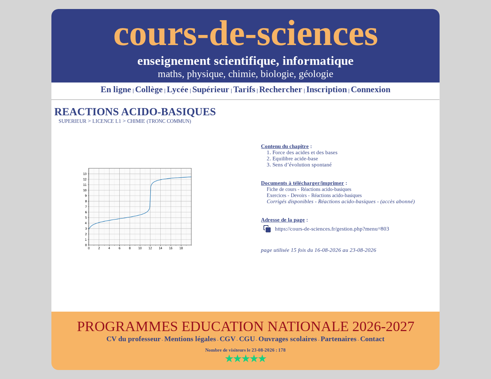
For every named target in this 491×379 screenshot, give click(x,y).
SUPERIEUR (72, 121)
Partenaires (339, 339)
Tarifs (244, 89)
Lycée (177, 89)
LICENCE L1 (106, 121)
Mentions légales (190, 339)
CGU (247, 339)
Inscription (326, 89)
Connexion (370, 89)
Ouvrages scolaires (287, 339)
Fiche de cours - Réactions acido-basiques (309, 189)
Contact (372, 339)
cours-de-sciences (245, 33)
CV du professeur (133, 339)
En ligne (116, 89)
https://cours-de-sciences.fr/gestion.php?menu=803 (332, 229)
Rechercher (280, 89)
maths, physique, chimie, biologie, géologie (245, 73)
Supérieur (210, 89)
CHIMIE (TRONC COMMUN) (159, 121)
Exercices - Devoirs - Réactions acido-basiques (314, 195)
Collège (149, 89)
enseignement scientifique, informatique (245, 61)
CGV (227, 339)
